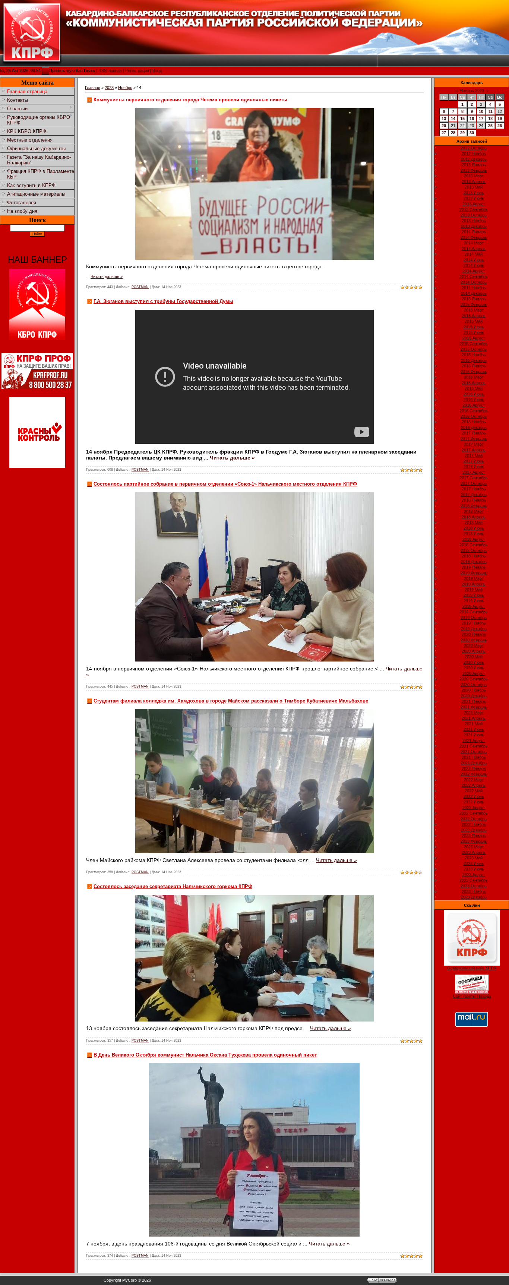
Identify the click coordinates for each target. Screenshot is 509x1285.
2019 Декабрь (474, 628)
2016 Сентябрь (473, 410)
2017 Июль (474, 466)
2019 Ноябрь (474, 623)
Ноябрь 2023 (472, 90)
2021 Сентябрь (473, 746)
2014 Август (473, 271)
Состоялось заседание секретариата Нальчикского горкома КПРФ (173, 886)
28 (453, 132)
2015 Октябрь (474, 349)
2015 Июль (474, 332)
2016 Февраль (474, 371)
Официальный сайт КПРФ (471, 968)
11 (491, 111)
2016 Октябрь (474, 416)
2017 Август (473, 472)
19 (499, 118)
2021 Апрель (474, 718)
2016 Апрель (474, 383)
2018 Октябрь (474, 550)
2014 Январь (474, 232)
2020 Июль (474, 668)
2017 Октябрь (474, 483)
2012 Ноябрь (474, 153)
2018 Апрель (474, 517)
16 (472, 118)
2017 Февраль (474, 438)
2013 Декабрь (474, 226)
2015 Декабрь (474, 360)
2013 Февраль (474, 170)
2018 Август (473, 539)
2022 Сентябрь (473, 813)
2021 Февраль (474, 707)
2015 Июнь (474, 327)
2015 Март (474, 310)
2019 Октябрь (474, 617)
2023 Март (474, 846)
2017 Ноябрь (474, 489)
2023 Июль (474, 869)
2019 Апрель (474, 584)
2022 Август (473, 807)
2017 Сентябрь (473, 478)
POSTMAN (140, 287)
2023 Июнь (474, 863)
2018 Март (474, 511)
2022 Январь (474, 768)
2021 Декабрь (474, 763)
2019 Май (474, 589)
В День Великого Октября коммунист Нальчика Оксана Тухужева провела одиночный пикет (205, 1055)
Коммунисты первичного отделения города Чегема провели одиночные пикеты (190, 99)
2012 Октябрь (474, 148)
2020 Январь (474, 634)
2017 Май (474, 455)
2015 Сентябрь (473, 343)
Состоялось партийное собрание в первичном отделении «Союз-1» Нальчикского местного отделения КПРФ (225, 484)
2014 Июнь (474, 260)
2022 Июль (474, 802)
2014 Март (474, 243)
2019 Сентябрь (473, 612)
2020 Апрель (474, 651)
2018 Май (474, 522)
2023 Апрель (474, 852)
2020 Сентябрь (473, 679)
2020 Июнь (474, 662)
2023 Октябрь (474, 886)
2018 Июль (474, 533)
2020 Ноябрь (474, 690)
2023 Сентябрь (473, 880)
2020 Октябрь (474, 684)
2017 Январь (474, 433)
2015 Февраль (474, 304)
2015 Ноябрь (474, 355)
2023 (109, 87)
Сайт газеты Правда (472, 996)
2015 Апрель (474, 315)
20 (444, 125)
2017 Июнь (474, 461)
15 (462, 118)
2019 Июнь (474, 595)
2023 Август (473, 874)
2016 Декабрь (474, 427)
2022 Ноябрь (474, 824)
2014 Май (474, 254)
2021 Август (473, 740)
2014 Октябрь (474, 282)
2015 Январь (474, 299)
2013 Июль (474, 198)
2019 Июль (474, 601)
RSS (102, 71)
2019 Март (474, 578)
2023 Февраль (474, 841)
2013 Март (474, 176)
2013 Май (474, 187)
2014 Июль (474, 265)
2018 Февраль (474, 505)
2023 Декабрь (474, 897)
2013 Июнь (474, 192)
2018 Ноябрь (474, 556)
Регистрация (137, 71)
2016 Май (474, 388)
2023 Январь (474, 835)
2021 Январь (474, 701)
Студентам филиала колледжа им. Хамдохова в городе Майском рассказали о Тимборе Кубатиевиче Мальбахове (231, 701)
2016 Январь (474, 366)
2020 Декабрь (474, 696)
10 (481, 111)
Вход (157, 71)
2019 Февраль (474, 573)
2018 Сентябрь (473, 545)
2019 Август (473, 606)
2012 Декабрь (474, 159)
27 (444, 132)
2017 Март (474, 444)
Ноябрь (125, 87)
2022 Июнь (474, 796)
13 (444, 118)
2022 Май (474, 791)
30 (472, 132)
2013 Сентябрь (473, 209)
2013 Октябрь (474, 215)
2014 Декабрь (474, 293)
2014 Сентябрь (473, 276)
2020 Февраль (474, 640)
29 (462, 132)
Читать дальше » (107, 276)
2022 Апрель (474, 785)
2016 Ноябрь (474, 422)
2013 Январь (474, 164)
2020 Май (474, 656)
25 (490, 125)
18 (490, 118)
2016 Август (473, 405)
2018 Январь (474, 500)
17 (481, 118)
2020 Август (473, 673)
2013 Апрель (474, 181)
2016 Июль (474, 399)
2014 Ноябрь (474, 287)
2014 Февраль (474, 237)
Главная (114, 71)
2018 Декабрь (474, 561)
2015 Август (473, 338)
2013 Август (473, 204)
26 (499, 125)
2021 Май (474, 724)
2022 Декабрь (474, 830)
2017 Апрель (474, 450)
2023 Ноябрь (474, 891)
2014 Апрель (474, 248)
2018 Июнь (474, 528)
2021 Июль (474, 735)
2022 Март (474, 779)
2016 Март (474, 377)
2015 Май (474, 321)
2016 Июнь (474, 394)
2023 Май (474, 858)
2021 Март (474, 712)
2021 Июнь (474, 729)
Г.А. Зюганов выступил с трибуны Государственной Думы (163, 301)
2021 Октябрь (474, 751)
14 (453, 118)
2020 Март (474, 645)
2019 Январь (474, 567)
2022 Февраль (474, 774)
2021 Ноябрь (474, 757)
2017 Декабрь (474, 494)
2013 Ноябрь (474, 220)
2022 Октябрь (474, 819)
